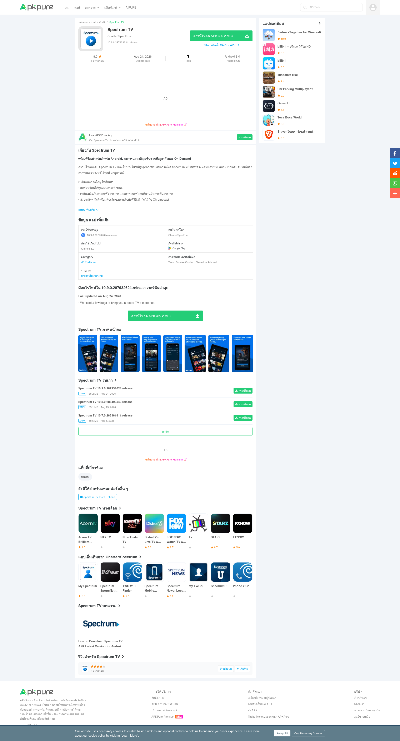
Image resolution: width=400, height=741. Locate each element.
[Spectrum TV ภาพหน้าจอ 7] (242, 353)
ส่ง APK (252, 710)
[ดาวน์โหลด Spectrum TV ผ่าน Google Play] (176, 248)
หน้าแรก (83, 22)
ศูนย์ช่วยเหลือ (362, 716)
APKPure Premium (162, 716)
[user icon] (373, 7)
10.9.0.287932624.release (102, 235)
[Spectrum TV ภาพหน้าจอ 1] (109, 353)
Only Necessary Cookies (308, 733)
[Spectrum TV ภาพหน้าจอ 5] (195, 353)
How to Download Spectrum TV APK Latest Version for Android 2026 (100, 644)
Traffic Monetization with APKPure (268, 716)
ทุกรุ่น (165, 431)
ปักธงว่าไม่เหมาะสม (92, 275)
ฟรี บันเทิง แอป (89, 262)
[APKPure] (36, 7)
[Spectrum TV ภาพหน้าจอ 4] (172, 353)
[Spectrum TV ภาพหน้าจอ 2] (130, 353)
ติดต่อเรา (359, 704)
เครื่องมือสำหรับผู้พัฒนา (262, 698)
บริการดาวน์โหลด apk (164, 710)
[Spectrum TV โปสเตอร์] (87, 353)
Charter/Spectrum (119, 36)
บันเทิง (102, 22)
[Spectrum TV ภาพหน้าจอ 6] (219, 353)
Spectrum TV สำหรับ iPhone (99, 497)
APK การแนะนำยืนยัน (164, 704)
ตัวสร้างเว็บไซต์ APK (260, 704)
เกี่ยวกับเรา (360, 698)
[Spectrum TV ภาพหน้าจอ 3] (151, 353)
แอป (93, 22)
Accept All (282, 733)
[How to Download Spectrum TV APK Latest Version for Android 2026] (101, 624)
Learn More (129, 735)
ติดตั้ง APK (157, 698)
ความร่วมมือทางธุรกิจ (367, 710)
